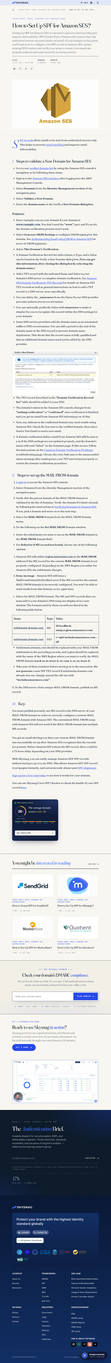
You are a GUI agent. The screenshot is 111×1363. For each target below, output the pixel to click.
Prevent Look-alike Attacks (82, 1296)
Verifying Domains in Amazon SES (75, 506)
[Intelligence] (13, 10)
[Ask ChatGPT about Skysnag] (73, 1344)
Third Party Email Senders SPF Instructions (41, 10)
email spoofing (55, 144)
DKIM (44, 1288)
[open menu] (98, 3)
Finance (45, 1321)
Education (46, 1326)
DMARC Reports (78, 1322)
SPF (43, 1283)
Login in (21, 482)
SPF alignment (87, 767)
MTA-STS (46, 1301)
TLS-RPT (45, 1296)
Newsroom (16, 1288)
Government (47, 1312)
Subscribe (90, 1158)
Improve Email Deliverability (82, 1283)
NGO (44, 1335)
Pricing (15, 1312)
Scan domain (84, 996)
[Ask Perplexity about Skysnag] (79, 1344)
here (24, 787)
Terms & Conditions (71, 1357)
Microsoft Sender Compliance (83, 1288)
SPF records (26, 140)
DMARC (45, 1279)
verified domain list (41, 168)
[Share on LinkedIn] (14, 68)
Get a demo (22, 1047)
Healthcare (46, 1339)
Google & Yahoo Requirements (84, 1292)
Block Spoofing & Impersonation (84, 1279)
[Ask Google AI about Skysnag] (95, 1344)
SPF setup (75, 1331)
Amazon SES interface (45, 178)
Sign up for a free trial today (29, 775)
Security (15, 1283)
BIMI (43, 1292)
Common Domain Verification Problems (68, 450)
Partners (15, 1317)
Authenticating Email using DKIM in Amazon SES (61, 239)
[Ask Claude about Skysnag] (90, 1344)
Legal (44, 1317)
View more (92, 864)
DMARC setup (77, 1318)
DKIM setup (76, 1327)
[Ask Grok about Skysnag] (84, 1344)
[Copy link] (31, 68)
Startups (45, 1330)
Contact (15, 1321)
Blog (73, 1314)
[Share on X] (26, 68)
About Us (16, 1279)
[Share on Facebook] (20, 68)
